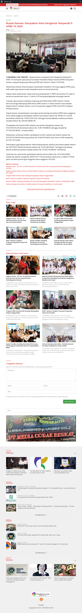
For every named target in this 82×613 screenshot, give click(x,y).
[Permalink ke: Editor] (7, 30)
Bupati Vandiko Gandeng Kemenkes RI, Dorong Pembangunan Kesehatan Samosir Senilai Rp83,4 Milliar (40, 181)
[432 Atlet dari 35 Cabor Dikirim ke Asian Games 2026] (41, 463)
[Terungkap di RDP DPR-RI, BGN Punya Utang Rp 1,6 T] (41, 570)
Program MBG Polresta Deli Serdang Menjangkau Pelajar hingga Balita (30, 176)
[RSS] (41, 599)
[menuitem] (2, 1)
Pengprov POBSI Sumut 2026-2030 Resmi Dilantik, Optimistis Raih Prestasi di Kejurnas (16, 472)
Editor (12, 30)
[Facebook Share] (58, 196)
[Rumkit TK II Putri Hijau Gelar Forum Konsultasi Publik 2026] (11, 527)
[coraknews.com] (14, 8)
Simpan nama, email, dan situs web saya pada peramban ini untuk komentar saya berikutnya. (38, 397)
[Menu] (7, 8)
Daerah (8, 20)
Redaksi (41, 605)
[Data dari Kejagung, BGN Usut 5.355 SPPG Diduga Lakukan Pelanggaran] (17, 570)
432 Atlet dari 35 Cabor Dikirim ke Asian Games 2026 (40, 472)
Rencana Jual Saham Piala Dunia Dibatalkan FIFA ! (63, 472)
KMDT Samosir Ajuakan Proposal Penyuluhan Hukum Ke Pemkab (27, 178)
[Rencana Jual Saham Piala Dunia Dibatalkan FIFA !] (65, 463)
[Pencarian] (75, 8)
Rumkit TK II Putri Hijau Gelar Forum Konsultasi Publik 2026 (37, 526)
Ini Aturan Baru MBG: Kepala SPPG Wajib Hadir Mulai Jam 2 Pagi (39, 535)
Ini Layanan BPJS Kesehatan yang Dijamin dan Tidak (35, 497)
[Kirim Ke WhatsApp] (74, 196)
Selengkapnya (40, 515)
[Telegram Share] (70, 196)
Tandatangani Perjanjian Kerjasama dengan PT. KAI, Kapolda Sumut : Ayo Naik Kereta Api (46, 489)
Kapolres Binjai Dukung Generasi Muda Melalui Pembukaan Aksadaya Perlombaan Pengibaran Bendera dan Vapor (40, 172)
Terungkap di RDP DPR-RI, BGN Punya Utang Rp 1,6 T (40, 579)
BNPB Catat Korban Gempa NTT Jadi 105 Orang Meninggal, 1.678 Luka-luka (43, 544)
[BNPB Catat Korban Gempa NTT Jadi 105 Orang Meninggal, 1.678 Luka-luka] (11, 545)
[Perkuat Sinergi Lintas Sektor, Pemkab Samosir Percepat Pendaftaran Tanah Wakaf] (65, 233)
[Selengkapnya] (75, 453)
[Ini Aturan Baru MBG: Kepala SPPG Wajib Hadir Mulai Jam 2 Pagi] (11, 536)
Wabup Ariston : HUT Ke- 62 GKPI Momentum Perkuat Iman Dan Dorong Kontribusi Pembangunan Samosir (38, 167)
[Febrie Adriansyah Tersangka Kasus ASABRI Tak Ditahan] (65, 570)
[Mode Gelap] (71, 8)
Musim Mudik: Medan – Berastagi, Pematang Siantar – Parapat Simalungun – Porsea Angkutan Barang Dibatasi (46, 507)
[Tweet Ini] (62, 196)
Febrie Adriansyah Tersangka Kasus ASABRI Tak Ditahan (64, 579)
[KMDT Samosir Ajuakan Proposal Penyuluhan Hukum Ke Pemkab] (17, 233)
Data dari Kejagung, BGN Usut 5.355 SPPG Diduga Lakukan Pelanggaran (16, 580)
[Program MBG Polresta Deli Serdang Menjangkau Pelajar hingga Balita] (65, 211)
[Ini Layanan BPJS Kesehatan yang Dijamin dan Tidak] (11, 498)
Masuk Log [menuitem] (7, 1)
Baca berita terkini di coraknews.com (41, 189)
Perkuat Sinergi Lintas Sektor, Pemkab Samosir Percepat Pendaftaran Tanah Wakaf (34, 184)
